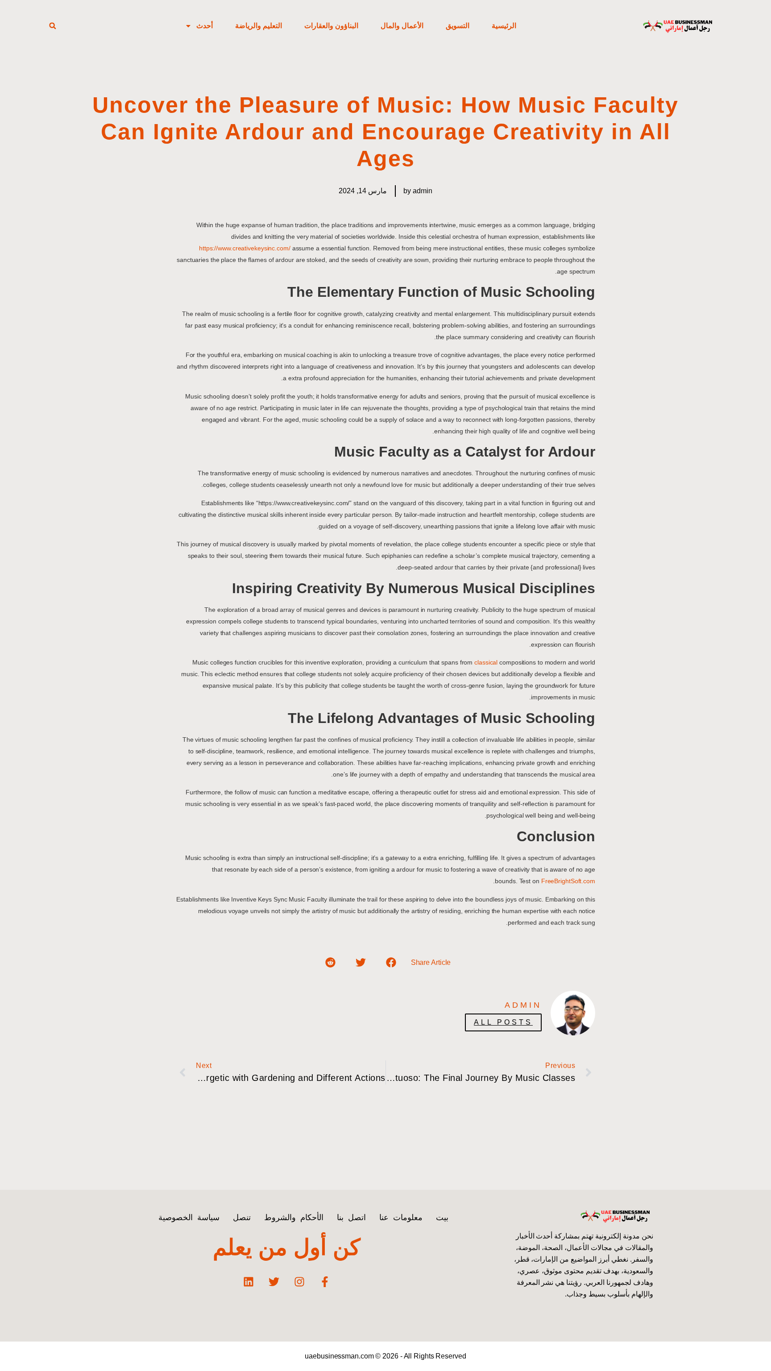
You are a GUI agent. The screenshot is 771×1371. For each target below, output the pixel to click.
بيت (442, 1217)
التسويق (457, 25)
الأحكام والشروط (293, 1217)
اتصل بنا (351, 1217)
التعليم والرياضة (258, 25)
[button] (52, 26)
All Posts (503, 1022)
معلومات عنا (401, 1217)
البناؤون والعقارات (331, 25)
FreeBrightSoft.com (568, 881)
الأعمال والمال (402, 25)
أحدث (204, 25)
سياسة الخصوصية (189, 1217)
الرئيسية (504, 25)
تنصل (242, 1217)
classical (485, 662)
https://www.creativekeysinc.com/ (244, 248)
